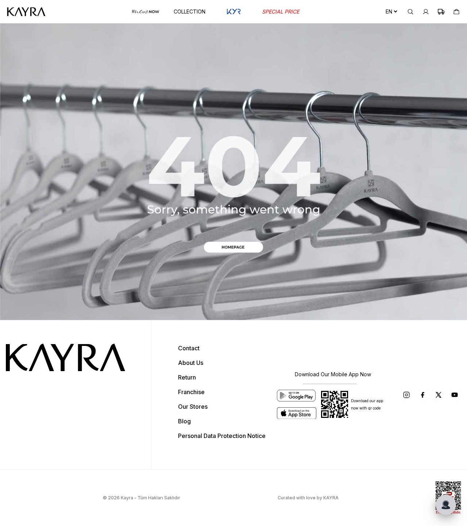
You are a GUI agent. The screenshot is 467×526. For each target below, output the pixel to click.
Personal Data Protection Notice (222, 435)
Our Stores (193, 406)
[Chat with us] (446, 505)
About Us (190, 362)
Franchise (191, 392)
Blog (184, 421)
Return (187, 377)
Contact (189, 348)
